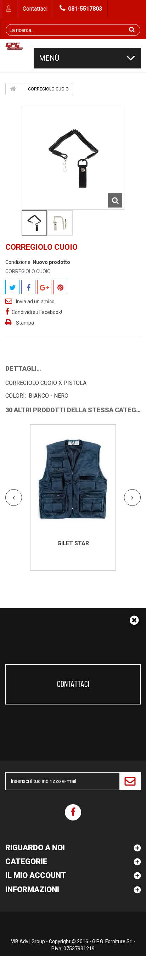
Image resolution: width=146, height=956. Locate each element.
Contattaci (35, 8)
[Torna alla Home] (12, 88)
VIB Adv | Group (28, 941)
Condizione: (18, 262)
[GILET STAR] (73, 480)
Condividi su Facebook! (37, 312)
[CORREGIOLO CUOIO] (34, 223)
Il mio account (35, 875)
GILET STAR (73, 543)
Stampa (25, 323)
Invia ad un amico (35, 301)
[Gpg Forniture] (14, 48)
